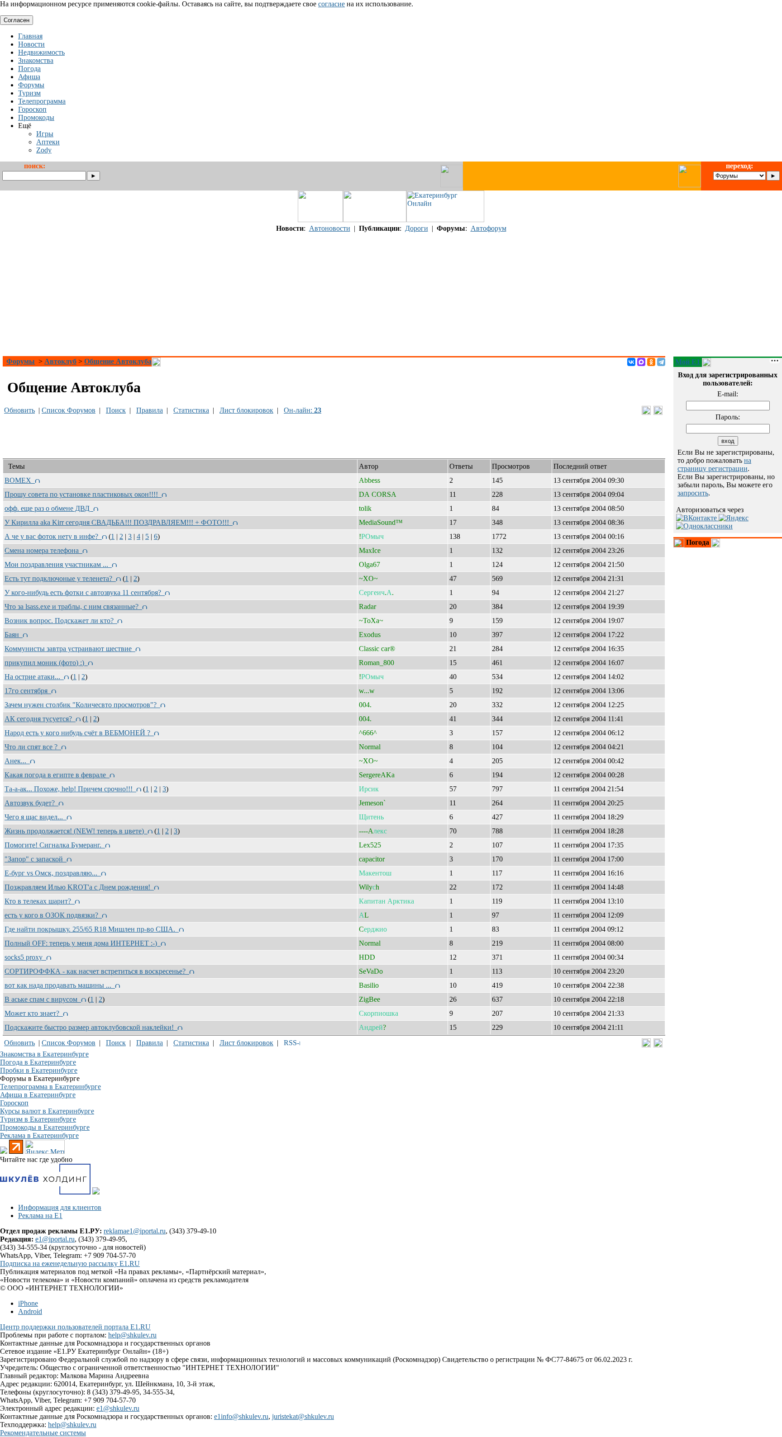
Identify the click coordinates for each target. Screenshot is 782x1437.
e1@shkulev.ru (117, 1408)
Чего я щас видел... (36, 817)
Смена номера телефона (43, 550)
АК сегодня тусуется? (40, 719)
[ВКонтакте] (631, 362)
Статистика (191, 410)
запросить (692, 493)
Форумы (20, 361)
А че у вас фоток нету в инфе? (53, 536)
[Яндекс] (734, 518)
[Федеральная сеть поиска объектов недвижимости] (96, 1192)
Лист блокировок (246, 410)
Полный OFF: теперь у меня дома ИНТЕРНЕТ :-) (83, 943)
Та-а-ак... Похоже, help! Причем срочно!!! (70, 789)
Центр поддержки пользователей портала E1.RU (75, 1327)
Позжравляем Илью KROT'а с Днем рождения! (79, 887)
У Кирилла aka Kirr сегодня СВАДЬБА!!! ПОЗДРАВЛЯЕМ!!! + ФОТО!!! (119, 522)
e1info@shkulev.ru (241, 1416)
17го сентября (28, 691)
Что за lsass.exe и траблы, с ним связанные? (73, 606)
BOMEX (20, 480)
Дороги (416, 228)
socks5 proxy (25, 957)
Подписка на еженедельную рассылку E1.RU (70, 1263)
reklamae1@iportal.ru (135, 1231)
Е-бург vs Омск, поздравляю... (53, 873)
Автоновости (329, 228)
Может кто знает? (34, 1013)
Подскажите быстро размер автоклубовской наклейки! (91, 1027)
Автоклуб (60, 361)
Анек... (17, 761)
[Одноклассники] (651, 362)
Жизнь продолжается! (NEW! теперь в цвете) (76, 831)
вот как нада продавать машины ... (60, 985)
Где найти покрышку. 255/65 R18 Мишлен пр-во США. (92, 929)
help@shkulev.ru (132, 1335)
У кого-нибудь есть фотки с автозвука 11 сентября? (85, 592)
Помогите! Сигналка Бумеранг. (55, 845)
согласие (331, 4)
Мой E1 (687, 362)
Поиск (116, 410)
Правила (149, 410)
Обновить (19, 410)
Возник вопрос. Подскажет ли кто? (61, 620)
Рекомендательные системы (43, 1433)
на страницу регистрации (714, 464)
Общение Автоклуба (118, 361)
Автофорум (488, 228)
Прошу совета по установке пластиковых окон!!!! (83, 494)
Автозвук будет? (31, 803)
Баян (14, 634)
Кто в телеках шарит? (40, 901)
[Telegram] (661, 362)
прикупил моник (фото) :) (46, 662)
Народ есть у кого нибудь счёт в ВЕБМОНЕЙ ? (79, 733)
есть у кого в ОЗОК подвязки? (53, 915)
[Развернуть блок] (678, 542)
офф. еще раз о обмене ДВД (49, 508)
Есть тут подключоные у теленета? (60, 578)
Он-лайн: (302, 410)
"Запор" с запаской (36, 859)
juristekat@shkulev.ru (303, 1416)
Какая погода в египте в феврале (57, 775)
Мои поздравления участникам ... (58, 564)
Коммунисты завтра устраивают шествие (70, 648)
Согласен (16, 20)
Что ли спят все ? (33, 747)
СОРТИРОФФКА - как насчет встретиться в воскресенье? (97, 971)
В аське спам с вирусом (43, 999)
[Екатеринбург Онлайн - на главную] (445, 220)
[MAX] (641, 362)
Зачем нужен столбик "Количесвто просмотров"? (82, 705)
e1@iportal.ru (55, 1239)
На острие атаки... (34, 676)
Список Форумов (68, 410)
